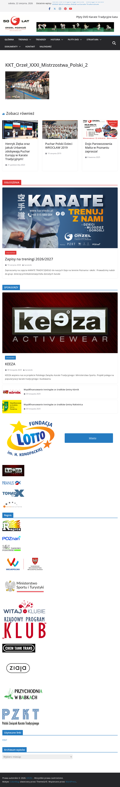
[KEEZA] (60, 322)
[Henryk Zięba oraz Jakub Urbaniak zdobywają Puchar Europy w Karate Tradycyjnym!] (20, 122)
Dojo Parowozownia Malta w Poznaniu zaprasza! (98, 147)
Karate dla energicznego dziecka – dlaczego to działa (78, 3)
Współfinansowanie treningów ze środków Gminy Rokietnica (53, 404)
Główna (9, 39)
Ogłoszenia (10, 253)
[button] (29, 40)
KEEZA (10, 363)
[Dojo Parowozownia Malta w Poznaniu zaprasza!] (100, 122)
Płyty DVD (73, 39)
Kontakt (30, 46)
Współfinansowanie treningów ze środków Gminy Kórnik (51, 389)
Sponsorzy (10, 358)
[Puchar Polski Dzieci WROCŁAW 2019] (60, 122)
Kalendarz (46, 46)
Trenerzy (41, 39)
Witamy (92, 438)
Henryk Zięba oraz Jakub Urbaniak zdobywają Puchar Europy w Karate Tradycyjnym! (17, 151)
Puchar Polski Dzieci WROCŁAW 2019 (58, 146)
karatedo (28, 265)
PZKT (4, 740)
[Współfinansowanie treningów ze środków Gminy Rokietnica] (11, 406)
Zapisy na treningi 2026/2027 (29, 259)
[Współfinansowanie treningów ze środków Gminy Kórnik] (11, 391)
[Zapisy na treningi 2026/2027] (60, 217)
